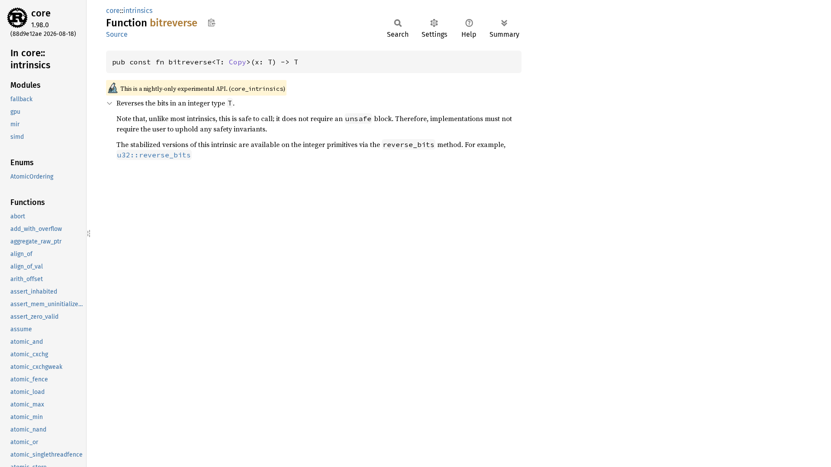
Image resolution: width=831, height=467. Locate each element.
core (41, 13)
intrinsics (137, 10)
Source (117, 34)
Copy (237, 62)
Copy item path (211, 22)
